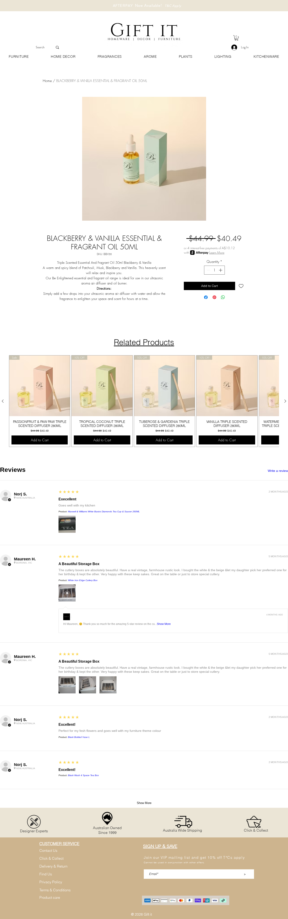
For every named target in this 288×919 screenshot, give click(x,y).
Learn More (216, 252)
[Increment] (221, 270)
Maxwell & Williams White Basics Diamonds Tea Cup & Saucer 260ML (104, 511)
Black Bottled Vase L (79, 737)
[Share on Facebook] (206, 297)
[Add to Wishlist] (241, 286)
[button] (236, 38)
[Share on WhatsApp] (223, 297)
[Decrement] (208, 270)
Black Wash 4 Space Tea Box (83, 775)
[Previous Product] (2, 401)
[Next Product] (285, 401)
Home (47, 80)
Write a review (278, 470)
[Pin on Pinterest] (214, 297)
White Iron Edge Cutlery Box (82, 580)
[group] (144, 401)
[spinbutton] (214, 270)
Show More (164, 624)
